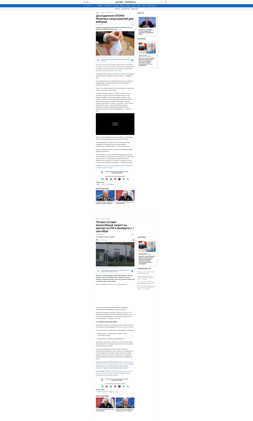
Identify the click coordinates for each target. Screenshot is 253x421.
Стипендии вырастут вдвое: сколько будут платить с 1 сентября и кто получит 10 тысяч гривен (146, 287)
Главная (97, 12)
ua (84, 2)
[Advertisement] (115, 296)
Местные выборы (110, 184)
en (87, 2)
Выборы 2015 (110, 12)
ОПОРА (103, 184)
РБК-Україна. (118, 70)
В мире (108, 218)
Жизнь (128, 5)
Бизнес (122, 5)
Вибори (98, 184)
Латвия (116, 391)
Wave (138, 5)
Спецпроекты (151, 5)
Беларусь (111, 391)
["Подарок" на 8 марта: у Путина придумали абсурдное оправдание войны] (147, 22)
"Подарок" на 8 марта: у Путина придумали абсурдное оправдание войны (146, 32)
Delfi (125, 284)
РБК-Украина (111, 284)
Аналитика (107, 5)
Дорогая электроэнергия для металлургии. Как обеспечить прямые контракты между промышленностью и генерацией (147, 61)
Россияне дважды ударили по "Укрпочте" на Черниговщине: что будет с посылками (145, 277)
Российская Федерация (102, 391)
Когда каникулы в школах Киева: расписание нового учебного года (146, 282)
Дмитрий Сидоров (143, 55)
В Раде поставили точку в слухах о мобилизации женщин (146, 272)
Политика (116, 5)
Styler (143, 5)
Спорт (134, 5)
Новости (100, 5)
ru (90, 2)
